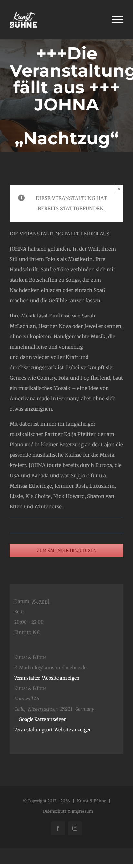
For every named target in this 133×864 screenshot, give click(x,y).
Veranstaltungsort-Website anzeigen (53, 730)
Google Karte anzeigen (42, 719)
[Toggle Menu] (118, 19)
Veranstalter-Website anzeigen (46, 678)
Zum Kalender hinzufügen (66, 550)
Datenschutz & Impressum (68, 811)
